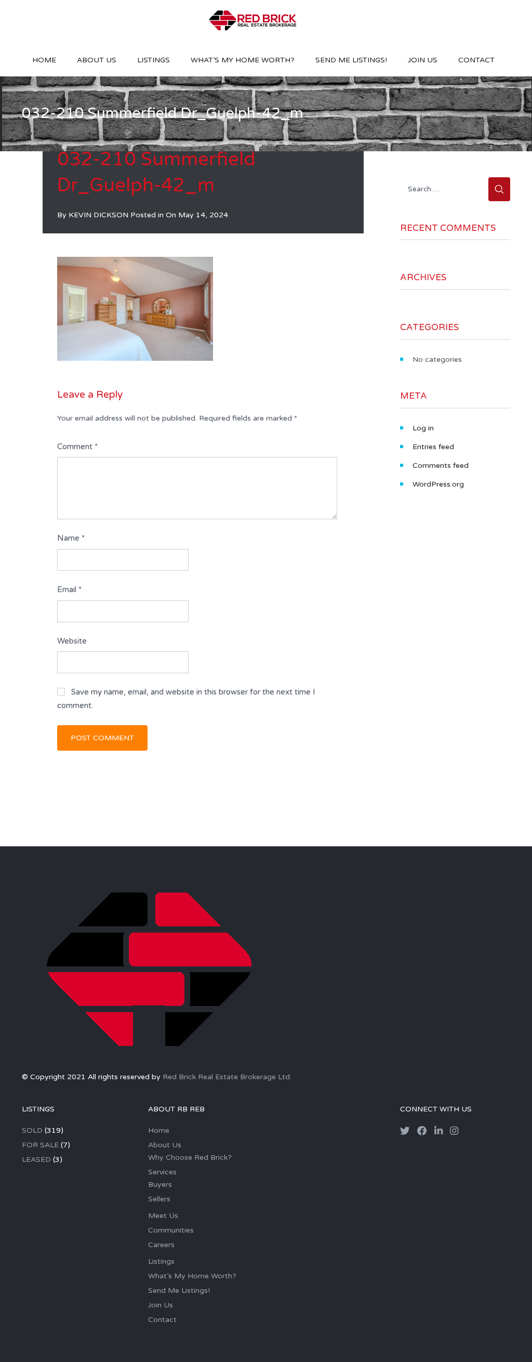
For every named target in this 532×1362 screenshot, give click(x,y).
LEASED (36, 1159)
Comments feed (441, 465)
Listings (153, 60)
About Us (96, 60)
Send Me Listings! (351, 60)
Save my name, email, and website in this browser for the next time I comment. (186, 698)
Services (162, 1172)
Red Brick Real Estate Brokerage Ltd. (227, 1076)
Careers (161, 1244)
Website (72, 641)
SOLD (32, 1130)
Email (69, 589)
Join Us (422, 60)
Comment (77, 446)
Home (44, 60)
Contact (476, 60)
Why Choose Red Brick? (190, 1157)
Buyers (160, 1184)
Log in (423, 428)
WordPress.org (438, 484)
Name (71, 538)
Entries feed (433, 446)
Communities (171, 1230)
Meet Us (163, 1215)
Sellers (159, 1199)
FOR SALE (40, 1145)
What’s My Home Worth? (243, 60)
